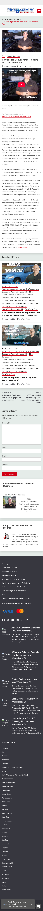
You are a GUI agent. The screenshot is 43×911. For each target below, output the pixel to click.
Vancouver (5, 748)
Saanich (5, 836)
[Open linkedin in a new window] (22, 621)
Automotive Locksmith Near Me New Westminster (20, 289)
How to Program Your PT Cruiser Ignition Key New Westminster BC (23, 721)
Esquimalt (5, 844)
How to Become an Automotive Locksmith (17, 295)
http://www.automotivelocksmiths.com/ (16, 117)
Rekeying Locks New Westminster (15, 579)
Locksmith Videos (13, 56)
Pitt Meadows (7, 798)
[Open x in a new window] (8, 621)
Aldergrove (6, 829)
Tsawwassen (7, 821)
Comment (6, 423)
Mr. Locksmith (30, 300)
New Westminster (8, 783)
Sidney (4, 855)
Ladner (4, 825)
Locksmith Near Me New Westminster (16, 298)
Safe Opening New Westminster (14, 591)
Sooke (4, 871)
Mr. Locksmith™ (33, 303)
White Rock (6, 802)
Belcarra (5, 809)
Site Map (5, 564)
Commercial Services (9, 568)
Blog (3, 56)
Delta (4, 771)
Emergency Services (9, 571)
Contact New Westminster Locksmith (16, 598)
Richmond (5, 760)
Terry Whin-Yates (25, 66)
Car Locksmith (7, 357)
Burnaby (5, 756)
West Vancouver (8, 779)
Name (4, 447)
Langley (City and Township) (12, 767)
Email (4, 456)
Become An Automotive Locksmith (14, 292)
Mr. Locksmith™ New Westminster (14, 306)
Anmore (5, 806)
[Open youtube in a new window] (12, 621)
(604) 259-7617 (24, 247)
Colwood (5, 851)
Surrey (4, 752)
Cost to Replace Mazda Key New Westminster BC (19, 379)
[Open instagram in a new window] (17, 621)
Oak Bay (5, 840)
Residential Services (9, 575)
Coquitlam (5, 763)
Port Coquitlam (7, 786)
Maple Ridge (6, 794)
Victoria (4, 832)
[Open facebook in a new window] (3, 621)
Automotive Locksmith (10, 286)
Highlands (5, 874)
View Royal (6, 859)
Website (5, 464)
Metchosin (5, 878)
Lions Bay (5, 817)
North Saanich (7, 867)
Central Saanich (7, 863)
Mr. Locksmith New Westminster (14, 303)
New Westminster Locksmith (12, 309)
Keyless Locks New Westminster (14, 587)
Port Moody (6, 790)
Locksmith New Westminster (12, 300)
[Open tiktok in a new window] (27, 621)
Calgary (4, 882)
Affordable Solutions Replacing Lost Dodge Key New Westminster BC (21, 314)
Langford (5, 848)
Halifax (4, 886)
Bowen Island (7, 813)
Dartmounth (6, 890)
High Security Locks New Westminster (16, 583)
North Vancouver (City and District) (15, 775)
